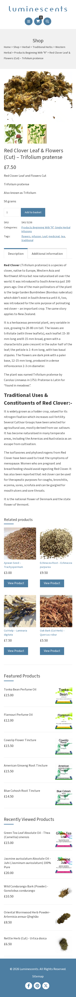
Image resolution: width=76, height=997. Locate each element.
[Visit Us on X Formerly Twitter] (45, 985)
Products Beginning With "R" (30, 53)
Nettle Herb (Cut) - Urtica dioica (25, 938)
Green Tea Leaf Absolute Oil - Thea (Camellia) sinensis (27, 835)
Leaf (44, 236)
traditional (27, 240)
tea (63, 236)
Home (7, 47)
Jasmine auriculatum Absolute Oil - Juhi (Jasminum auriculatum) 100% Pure (27, 863)
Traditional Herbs (43, 47)
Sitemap (38, 976)
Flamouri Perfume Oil (18, 715)
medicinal (54, 236)
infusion (36, 236)
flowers (25, 236)
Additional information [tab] (47, 254)
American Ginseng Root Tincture (26, 765)
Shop (16, 47)
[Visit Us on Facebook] (28, 985)
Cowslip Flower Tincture (20, 740)
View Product (16, 583)
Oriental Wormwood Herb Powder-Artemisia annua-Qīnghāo (27, 914)
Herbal (26, 47)
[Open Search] (47, 21)
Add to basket (33, 212)
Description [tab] (16, 254)
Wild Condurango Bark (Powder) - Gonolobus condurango (26, 888)
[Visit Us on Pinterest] (37, 985)
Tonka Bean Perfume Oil (20, 689)
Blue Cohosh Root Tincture (22, 791)
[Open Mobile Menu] (29, 21)
